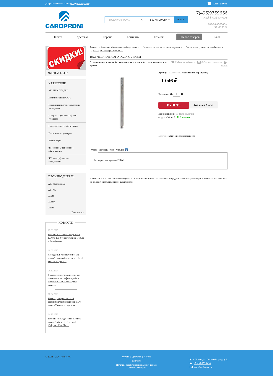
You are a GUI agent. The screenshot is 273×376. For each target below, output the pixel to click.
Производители (61, 176)
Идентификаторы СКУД (59, 97)
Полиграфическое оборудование (63, 126)
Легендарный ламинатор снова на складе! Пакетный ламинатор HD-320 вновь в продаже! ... (65, 258)
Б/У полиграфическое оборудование (58, 160)
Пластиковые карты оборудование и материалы (64, 107)
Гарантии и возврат (136, 367)
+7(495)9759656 (211, 13)
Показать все (78, 212)
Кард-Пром (66, 356)
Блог (217, 37)
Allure (51, 195)
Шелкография (54, 140)
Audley (51, 201)
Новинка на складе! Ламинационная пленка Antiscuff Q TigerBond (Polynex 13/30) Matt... (65, 322)
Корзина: (220, 3)
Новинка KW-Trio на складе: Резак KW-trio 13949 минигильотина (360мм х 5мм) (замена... (66, 238)
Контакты (133, 37)
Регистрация (83, 3)
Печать (224, 66)
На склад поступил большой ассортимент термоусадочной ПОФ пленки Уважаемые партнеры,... (64, 301)
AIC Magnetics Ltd (56, 184)
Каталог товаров (189, 37)
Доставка (82, 37)
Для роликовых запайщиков (182, 136)
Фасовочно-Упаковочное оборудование (60, 149)
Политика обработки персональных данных (136, 365)
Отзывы (159, 37)
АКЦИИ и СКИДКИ (58, 90)
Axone (51, 207)
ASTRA (52, 190)
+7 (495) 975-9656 (202, 363)
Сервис (107, 37)
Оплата (57, 37)
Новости (65, 222)
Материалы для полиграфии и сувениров (62, 117)
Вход (73, 3)
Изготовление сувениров (60, 133)
